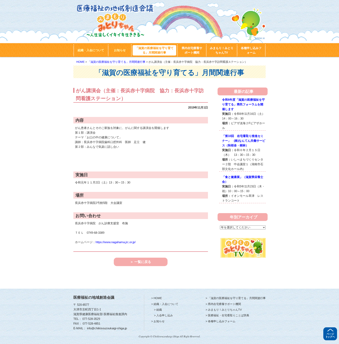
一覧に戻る (142, 262)
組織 (159, 309)
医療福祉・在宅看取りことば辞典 (228, 315)
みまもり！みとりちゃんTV (221, 50)
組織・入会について (91, 50)
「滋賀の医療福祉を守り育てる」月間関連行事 (154, 50)
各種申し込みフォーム (251, 50)
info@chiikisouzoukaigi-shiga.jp (107, 328)
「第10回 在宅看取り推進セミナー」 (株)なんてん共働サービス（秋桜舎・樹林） (243, 140)
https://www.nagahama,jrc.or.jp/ (116, 242)
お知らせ (120, 50)
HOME (80, 61)
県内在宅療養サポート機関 (192, 50)
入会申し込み (164, 315)
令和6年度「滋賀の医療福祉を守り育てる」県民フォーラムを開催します (243, 104)
